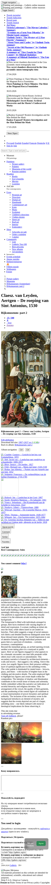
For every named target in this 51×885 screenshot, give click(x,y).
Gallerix (13, 865)
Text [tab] (9, 323)
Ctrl (21, 450)
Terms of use (21, 882)
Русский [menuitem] (10, 143)
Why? (24, 563)
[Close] (28, 151)
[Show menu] (19, 3)
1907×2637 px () (28, 442)
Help (3, 880)
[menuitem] (48, 143)
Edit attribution (7, 440)
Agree (41, 843)
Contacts (24, 880)
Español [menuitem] (25, 143)
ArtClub (14, 187)
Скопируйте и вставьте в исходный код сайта (22, 849)
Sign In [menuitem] (10, 146)
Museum (12, 156)
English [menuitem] (18, 143)
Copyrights (45, 882)
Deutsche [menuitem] (41, 143)
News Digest (13, 133)
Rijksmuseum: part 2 (23, 445)
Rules (13, 882)
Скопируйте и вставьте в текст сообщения (20, 857)
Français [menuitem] (33, 143)
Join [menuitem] (15, 146)
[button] (14, 15)
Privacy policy (33, 882)
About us (16, 880)
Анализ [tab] (10, 325)
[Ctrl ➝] (22, 497)
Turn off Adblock (8, 716)
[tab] (10, 318)
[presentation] (28, 328)
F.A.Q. (9, 880)
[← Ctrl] (25, 477)
